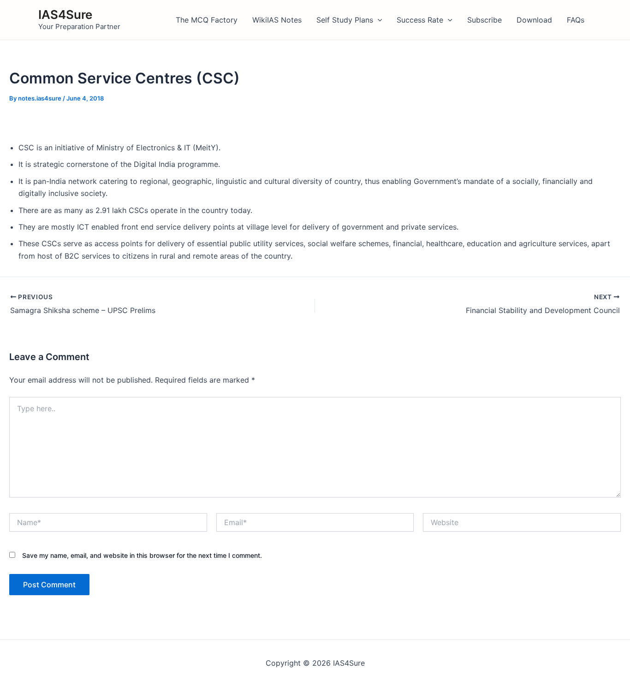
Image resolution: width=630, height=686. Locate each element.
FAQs (575, 19)
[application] (377, 19)
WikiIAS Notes (277, 19)
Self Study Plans (344, 19)
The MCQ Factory (207, 19)
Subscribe (484, 19)
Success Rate (420, 19)
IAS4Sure (65, 14)
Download (534, 19)
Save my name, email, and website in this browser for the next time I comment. (142, 555)
